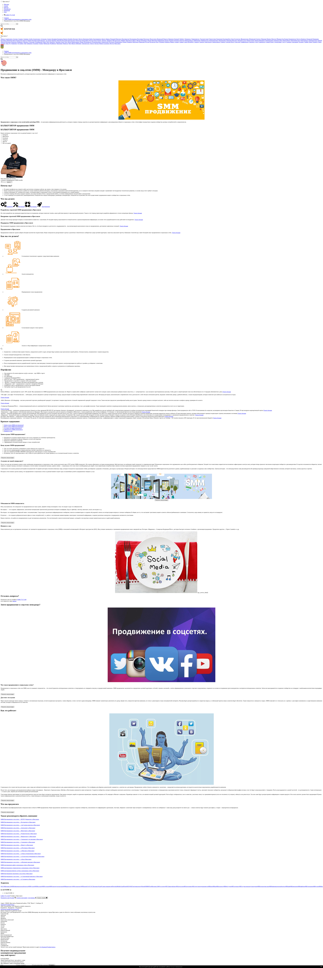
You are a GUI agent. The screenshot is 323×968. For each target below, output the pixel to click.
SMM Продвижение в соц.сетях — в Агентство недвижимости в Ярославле (22, 856)
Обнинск (25, 42)
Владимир (140, 39)
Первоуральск (75, 42)
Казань (286, 39)
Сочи (256, 42)
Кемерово (9, 40)
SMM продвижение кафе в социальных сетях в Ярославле (17, 865)
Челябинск (53, 43)
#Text (149, 886)
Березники (86, 39)
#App (99, 886)
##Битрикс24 (7, 886)
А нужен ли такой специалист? (13, 428)
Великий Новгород (115, 39)
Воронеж (171, 39)
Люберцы (109, 40)
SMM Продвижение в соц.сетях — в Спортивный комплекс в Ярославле (22, 876)
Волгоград (146, 39)
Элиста (92, 43)
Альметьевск (9, 39)
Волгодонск (153, 39)
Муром (149, 40)
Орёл (47, 42)
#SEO (128, 886)
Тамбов (306, 42)
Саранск (196, 42)
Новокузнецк (250, 40)
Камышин (316, 39)
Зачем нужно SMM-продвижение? (14, 425)
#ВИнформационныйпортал (277, 886)
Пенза (69, 42)
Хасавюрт (36, 43)
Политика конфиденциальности (10, 909)
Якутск (112, 43)
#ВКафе (287, 886)
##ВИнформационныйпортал (19, 886)
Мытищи (154, 40)
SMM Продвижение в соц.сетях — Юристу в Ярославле (17, 845)
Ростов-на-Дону (154, 42)
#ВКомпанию (294, 886)
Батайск (70, 39)
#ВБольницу (219, 886)
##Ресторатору (76, 886)
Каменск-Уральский (307, 39)
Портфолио (7, 9)
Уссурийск (20, 43)
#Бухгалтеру (161, 886)
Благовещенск (97, 39)
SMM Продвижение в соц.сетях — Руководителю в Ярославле (19, 833)
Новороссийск (278, 40)
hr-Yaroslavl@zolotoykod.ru (47, 947)
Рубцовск (161, 42)
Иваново (263, 39)
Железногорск (245, 39)
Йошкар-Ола (280, 39)
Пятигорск (135, 42)
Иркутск (273, 39)
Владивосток (125, 39)
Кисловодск (23, 40)
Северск (222, 42)
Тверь (310, 42)
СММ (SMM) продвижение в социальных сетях (17, 19)
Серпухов (237, 42)
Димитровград (195, 39)
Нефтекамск (197, 40)
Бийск (91, 39)
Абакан (3, 39)
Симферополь (244, 42)
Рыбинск (167, 42)
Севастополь (208, 42)
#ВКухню (316, 886)
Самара (181, 42)
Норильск (14, 42)
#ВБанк (210, 886)
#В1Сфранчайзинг (170, 886)
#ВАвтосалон (180, 886)
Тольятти (315, 42)
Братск (104, 39)
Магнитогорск (116, 40)
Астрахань (44, 39)
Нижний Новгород (231, 40)
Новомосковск (269, 40)
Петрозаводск (88, 42)
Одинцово (32, 42)
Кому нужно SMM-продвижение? (13, 426)
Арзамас (20, 39)
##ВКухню (31, 886)
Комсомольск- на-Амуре (44, 40)
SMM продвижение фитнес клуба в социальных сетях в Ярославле (20, 870)
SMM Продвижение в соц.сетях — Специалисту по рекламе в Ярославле (22, 839)
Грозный (176, 39)
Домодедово (212, 39)
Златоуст (258, 39)
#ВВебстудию (227, 886)
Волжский (160, 39)
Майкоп (123, 40)
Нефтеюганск (205, 40)
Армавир (26, 39)
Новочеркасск (305, 40)
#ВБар (214, 886)
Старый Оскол (269, 42)
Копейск (54, 40)
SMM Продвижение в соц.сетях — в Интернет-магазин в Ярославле (20, 862)
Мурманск (144, 40)
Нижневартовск (213, 40)
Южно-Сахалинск (104, 43)
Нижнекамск (222, 40)
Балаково (54, 39)
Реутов (147, 42)
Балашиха (60, 39)
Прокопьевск (118, 42)
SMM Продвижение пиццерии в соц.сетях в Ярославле (16, 873)
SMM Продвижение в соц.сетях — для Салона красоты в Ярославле (20, 825)
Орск (65, 42)
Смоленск (251, 42)
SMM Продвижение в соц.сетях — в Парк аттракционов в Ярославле (21, 853)
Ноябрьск (20, 42)
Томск (319, 42)
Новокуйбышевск (260, 40)
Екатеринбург (227, 39)
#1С (89, 886)
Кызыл (99, 40)
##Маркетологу (67, 886)
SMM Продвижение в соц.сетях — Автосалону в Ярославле (18, 828)
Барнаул (65, 39)
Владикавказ (133, 39)
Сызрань (288, 42)
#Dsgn (124, 886)
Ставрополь (261, 42)
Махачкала (129, 40)
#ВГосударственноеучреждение (248, 886)
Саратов (201, 42)
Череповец (59, 43)
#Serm (143, 886)
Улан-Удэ (8, 43)
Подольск (111, 42)
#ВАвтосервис (188, 886)
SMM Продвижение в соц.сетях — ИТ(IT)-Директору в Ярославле (20, 819)
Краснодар (79, 40)
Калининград (292, 39)
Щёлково (78, 43)
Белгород (75, 39)
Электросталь (85, 43)
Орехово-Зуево (59, 42)
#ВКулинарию (309, 886)
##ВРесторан (45, 886)
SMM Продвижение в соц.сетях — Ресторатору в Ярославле (18, 822)
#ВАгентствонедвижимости (200, 886)
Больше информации (176, 966)
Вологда (165, 39)
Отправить (51, 965)
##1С (2, 886)
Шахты (74, 43)
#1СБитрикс (94, 886)
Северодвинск (216, 42)
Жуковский (252, 39)
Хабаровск (29, 43)
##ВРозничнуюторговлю (56, 886)
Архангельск (36, 39)
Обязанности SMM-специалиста (13, 429)
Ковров (30, 40)
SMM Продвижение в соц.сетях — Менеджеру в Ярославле (18, 830)
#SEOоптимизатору (135, 886)
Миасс (134, 40)
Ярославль (117, 43)
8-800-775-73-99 (21, 599)
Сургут (284, 42)
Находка (181, 40)
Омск (44, 42)
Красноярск (85, 40)
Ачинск (49, 39)
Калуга (299, 39)
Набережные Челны (163, 40)
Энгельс (96, 43)
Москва (138, 40)
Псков (124, 42)
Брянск (108, 39)
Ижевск (269, 39)
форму (14, 601)
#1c (87, 886)
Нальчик (176, 40)
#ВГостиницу (235, 886)
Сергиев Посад (230, 42)
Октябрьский (38, 42)
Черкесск (65, 43)
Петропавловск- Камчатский (100, 42)
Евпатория (219, 39)
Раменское (142, 42)
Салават (176, 42)
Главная (6, 18)
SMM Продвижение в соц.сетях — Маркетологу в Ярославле (18, 836)
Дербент (181, 39)
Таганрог (301, 42)
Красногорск (71, 40)
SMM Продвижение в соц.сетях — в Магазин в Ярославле (17, 850)
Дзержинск (187, 39)
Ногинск (8, 42)
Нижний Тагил (242, 40)
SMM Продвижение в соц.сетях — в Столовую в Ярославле (18, 879)
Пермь (81, 42)
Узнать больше (137, 213)
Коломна (34, 40)
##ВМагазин (38, 886)
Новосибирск (286, 40)
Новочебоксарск (295, 40)
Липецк (104, 40)
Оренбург (52, 42)
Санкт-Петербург (189, 42)
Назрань (171, 40)
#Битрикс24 (154, 886)
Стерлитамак (277, 42)
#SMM (146, 886)
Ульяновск (14, 43)
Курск (95, 40)
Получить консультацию (7, 457)
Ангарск (15, 39)
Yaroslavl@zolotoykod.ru (7, 904)
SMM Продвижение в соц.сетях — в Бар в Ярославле (16, 859)
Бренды (6, 7)
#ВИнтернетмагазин (263, 886)
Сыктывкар (295, 42)
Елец (232, 39)
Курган (91, 40)
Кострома (65, 40)
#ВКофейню (301, 886)
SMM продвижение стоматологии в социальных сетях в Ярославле (20, 868)
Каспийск (3, 40)
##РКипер (84, 886)
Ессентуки (237, 39)
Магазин (6, 4)
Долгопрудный (204, 39)
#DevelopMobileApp (117, 886)
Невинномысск (189, 40)
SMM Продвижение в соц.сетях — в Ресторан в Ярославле (18, 848)
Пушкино (129, 42)
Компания (7, 10)
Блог (5, 12)
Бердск (81, 39)
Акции (6, 6)
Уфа (25, 43)
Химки (41, 43)
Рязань (172, 42)
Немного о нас (8, 431)
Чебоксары (46, 43)
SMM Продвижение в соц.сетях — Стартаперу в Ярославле (18, 842)
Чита (69, 43)
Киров (18, 40)
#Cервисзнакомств (106, 886)
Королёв (59, 40)
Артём (31, 39)
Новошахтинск (313, 40)
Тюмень (3, 43)
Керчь (14, 40)
